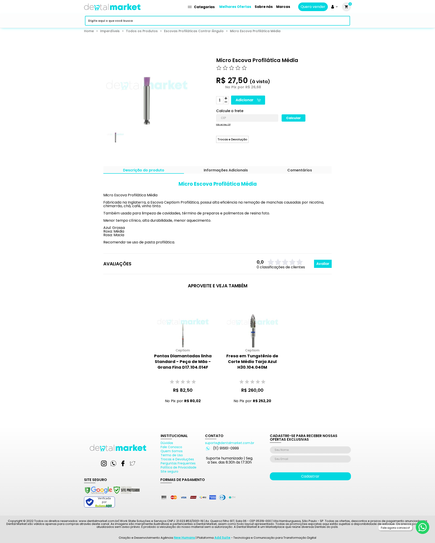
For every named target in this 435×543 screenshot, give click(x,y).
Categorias (204, 7)
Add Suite (222, 537)
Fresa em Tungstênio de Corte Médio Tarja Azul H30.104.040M (252, 361)
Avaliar (322, 263)
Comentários (299, 170)
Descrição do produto (143, 170)
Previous (100, 138)
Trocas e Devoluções (177, 459)
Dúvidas (167, 443)
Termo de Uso (172, 455)
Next (180, 138)
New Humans (184, 537)
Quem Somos (172, 451)
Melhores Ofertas (235, 6)
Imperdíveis (110, 31)
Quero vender (313, 7)
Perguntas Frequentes (178, 463)
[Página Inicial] (112, 11)
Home (89, 31)
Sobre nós (264, 6)
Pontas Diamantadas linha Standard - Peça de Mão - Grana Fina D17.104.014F (183, 361)
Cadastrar (310, 476)
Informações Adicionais (226, 170)
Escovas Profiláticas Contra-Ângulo (194, 31)
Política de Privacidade (178, 467)
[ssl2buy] (112, 495)
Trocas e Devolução (232, 139)
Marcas (283, 6)
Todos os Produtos (142, 31)
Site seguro (169, 471)
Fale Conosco (171, 447)
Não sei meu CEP (223, 125)
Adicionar (245, 100)
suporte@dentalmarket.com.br (229, 443)
